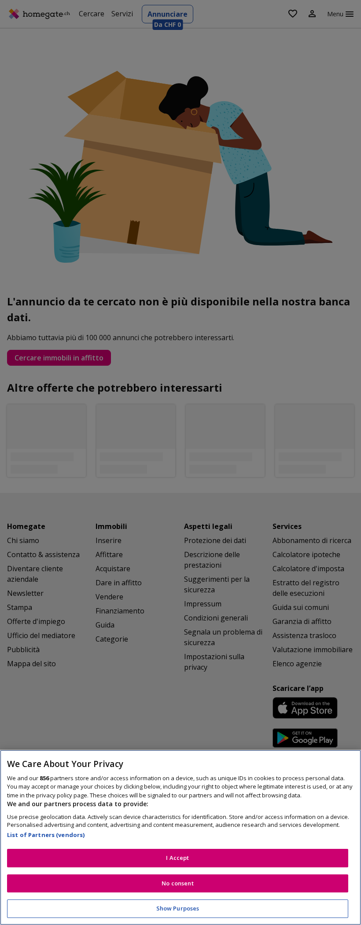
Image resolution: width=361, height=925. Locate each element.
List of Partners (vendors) (46, 835)
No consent (177, 883)
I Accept (177, 858)
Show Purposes (177, 908)
